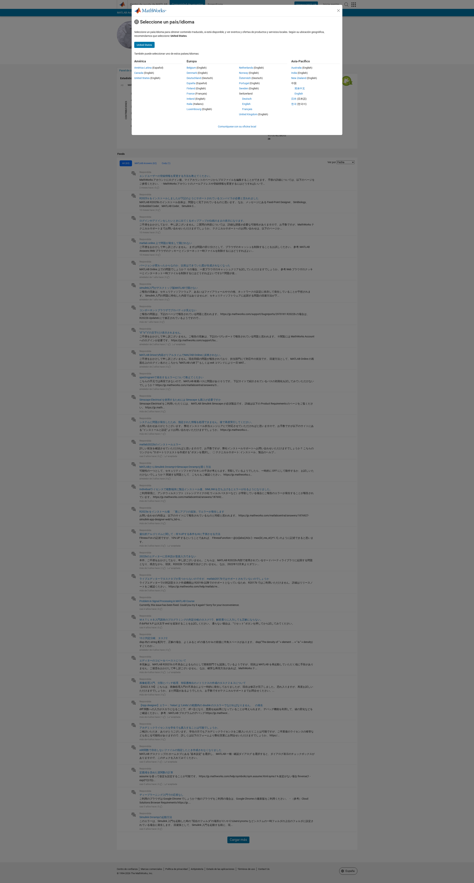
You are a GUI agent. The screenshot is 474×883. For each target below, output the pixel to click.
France (191, 93)
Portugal (244, 83)
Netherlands (246, 67)
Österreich (245, 78)
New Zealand (298, 78)
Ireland (191, 98)
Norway (243, 72)
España (191, 83)
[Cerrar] (338, 10)
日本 (293, 98)
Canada (138, 72)
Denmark (192, 72)
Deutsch (247, 98)
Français (247, 109)
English (246, 103)
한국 (293, 103)
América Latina (143, 67)
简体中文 (300, 88)
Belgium (191, 67)
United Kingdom (248, 114)
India (294, 72)
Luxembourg (194, 109)
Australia (296, 67)
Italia (189, 103)
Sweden (243, 88)
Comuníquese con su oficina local (237, 126)
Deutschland (194, 78)
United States (142, 78)
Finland (191, 88)
